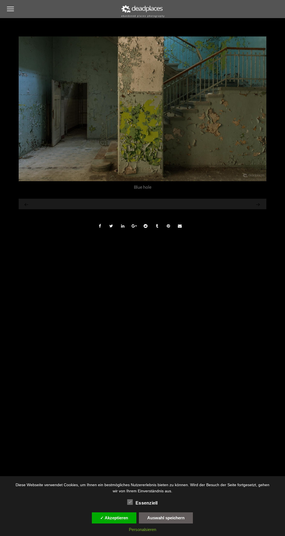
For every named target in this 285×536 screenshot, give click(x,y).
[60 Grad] (225, 204)
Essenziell (147, 503)
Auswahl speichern (166, 517)
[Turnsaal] (27, 204)
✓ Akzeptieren (114, 517)
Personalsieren (142, 529)
